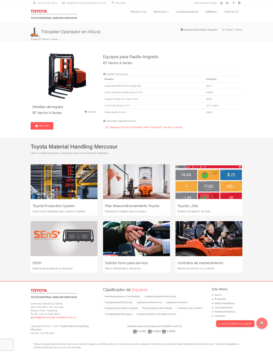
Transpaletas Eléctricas (118, 302)
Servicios (160, 11)
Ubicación (120, 2)
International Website (205, 2)
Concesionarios (187, 11)
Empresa (211, 11)
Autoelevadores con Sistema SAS (156, 314)
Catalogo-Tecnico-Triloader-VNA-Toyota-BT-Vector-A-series (145, 127)
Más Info (43, 125)
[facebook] (233, 3)
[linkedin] (227, 3)
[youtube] (222, 3)
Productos (138, 11)
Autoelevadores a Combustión (122, 296)
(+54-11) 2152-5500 (47, 2)
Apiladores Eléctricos (149, 302)
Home (218, 295)
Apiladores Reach (176, 302)
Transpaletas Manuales (118, 314)
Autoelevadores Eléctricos (160, 296)
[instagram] (239, 3)
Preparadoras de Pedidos (157, 308)
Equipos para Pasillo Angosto (121, 308)
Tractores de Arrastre (189, 308)
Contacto (231, 11)
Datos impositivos (224, 303)
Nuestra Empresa (224, 311)
